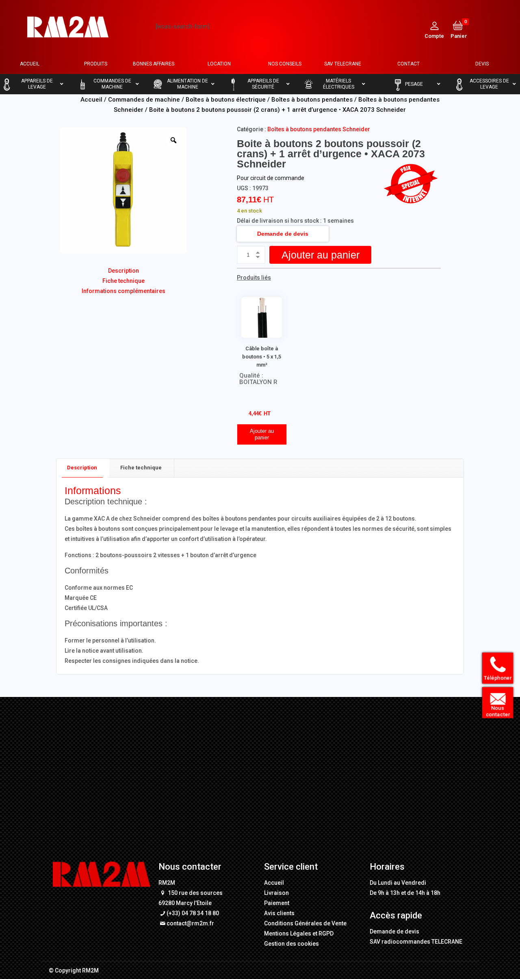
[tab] (82, 468)
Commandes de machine (144, 99)
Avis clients (279, 913)
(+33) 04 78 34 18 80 (193, 913)
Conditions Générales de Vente (305, 923)
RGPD (326, 933)
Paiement (276, 903)
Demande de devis (282, 233)
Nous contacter (498, 711)
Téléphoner (498, 678)
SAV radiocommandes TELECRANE (416, 941)
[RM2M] (67, 26)
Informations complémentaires (123, 291)
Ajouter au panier (321, 254)
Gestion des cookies (291, 943)
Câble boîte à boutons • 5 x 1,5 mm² (261, 356)
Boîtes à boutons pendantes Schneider (318, 129)
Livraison (276, 893)
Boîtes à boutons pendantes (312, 99)
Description (123, 270)
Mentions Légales (287, 933)
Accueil (91, 99)
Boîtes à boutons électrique (226, 99)
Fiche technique (123, 281)
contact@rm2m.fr (190, 923)
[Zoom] (173, 140)
